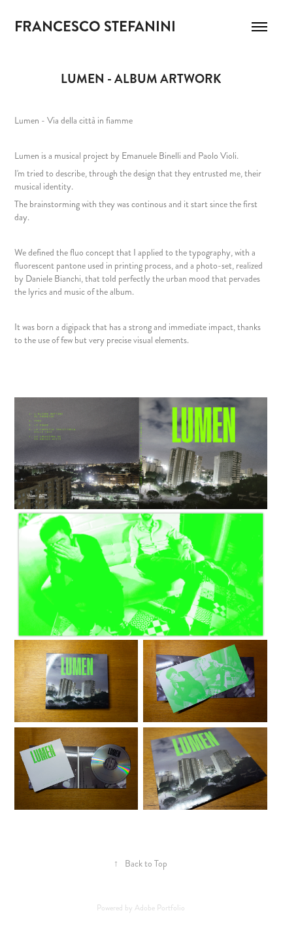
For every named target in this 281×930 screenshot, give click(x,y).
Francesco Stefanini (96, 26)
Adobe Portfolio (160, 908)
